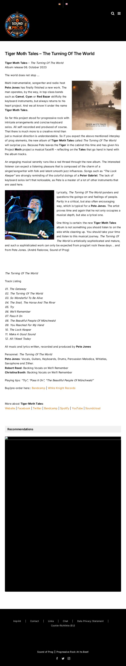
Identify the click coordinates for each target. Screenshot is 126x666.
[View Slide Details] (63, 514)
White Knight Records (61, 388)
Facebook (24, 408)
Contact (34, 621)
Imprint (17, 621)
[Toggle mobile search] (112, 13)
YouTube (77, 408)
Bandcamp (38, 388)
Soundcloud (92, 408)
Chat (65, 621)
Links (51, 621)
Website (10, 408)
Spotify (64, 408)
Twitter (37, 408)
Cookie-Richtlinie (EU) (63, 625)
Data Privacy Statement (90, 621)
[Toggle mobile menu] (119, 13)
